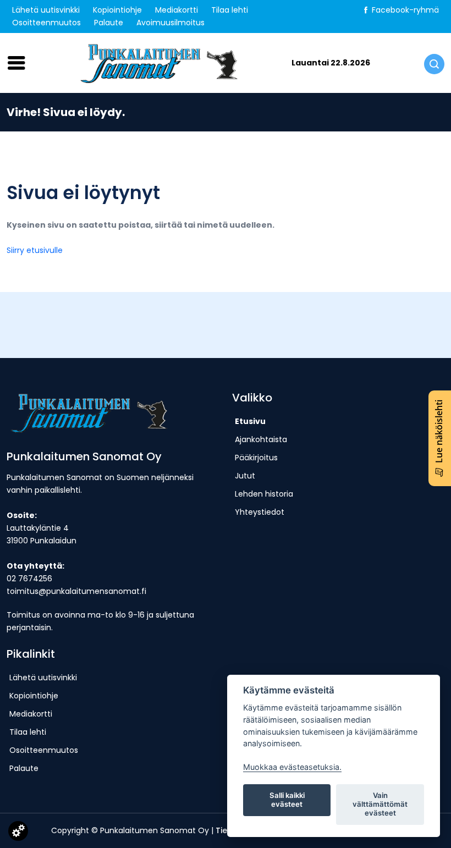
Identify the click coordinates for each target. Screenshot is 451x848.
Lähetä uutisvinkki (46, 9)
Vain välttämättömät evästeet (380, 804)
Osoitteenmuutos (46, 22)
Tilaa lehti (229, 9)
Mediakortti (176, 9)
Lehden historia (264, 493)
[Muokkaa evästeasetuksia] (18, 833)
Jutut (245, 475)
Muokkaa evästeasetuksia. (292, 767)
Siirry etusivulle (35, 250)
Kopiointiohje (117, 9)
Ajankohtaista (261, 439)
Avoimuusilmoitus (170, 22)
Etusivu (250, 421)
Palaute (108, 22)
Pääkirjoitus (256, 457)
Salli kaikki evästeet (287, 799)
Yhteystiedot (259, 511)
